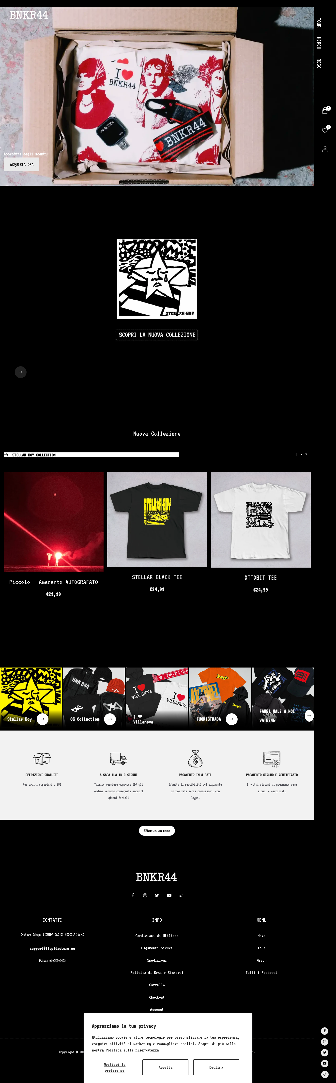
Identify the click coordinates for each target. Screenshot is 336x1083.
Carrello (157, 984)
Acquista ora (21, 164)
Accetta (165, 1067)
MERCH (319, 43)
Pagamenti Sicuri (157, 947)
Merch (261, 960)
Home (261, 935)
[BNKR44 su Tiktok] (325, 1074)
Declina (216, 1067)
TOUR (319, 23)
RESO (319, 63)
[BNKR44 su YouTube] (324, 1063)
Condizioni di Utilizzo (157, 935)
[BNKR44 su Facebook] (324, 1031)
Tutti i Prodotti (261, 972)
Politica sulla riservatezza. (133, 1050)
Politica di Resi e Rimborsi (156, 972)
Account (157, 1009)
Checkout (157, 997)
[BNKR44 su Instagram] (324, 1042)
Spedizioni (157, 960)
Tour (261, 947)
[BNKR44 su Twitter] (324, 1052)
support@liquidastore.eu (52, 948)
